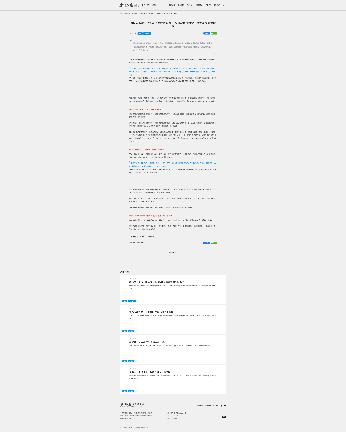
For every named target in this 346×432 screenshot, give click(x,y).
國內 (140, 33)
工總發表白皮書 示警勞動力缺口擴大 (147, 341)
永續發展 (151, 237)
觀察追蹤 (172, 5)
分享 (207, 33)
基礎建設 (133, 237)
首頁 (121, 13)
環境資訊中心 (140, 243)
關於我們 (217, 5)
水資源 (142, 237)
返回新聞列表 (173, 252)
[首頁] (129, 4)
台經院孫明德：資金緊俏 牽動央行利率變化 (151, 311)
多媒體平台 (199, 5)
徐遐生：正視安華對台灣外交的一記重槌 (149, 371)
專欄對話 (189, 5)
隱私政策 (216, 406)
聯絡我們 (208, 406)
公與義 (131, 331)
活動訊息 (208, 5)
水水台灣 (147, 33)
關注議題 (181, 5)
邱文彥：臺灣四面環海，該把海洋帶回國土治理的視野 (156, 281)
